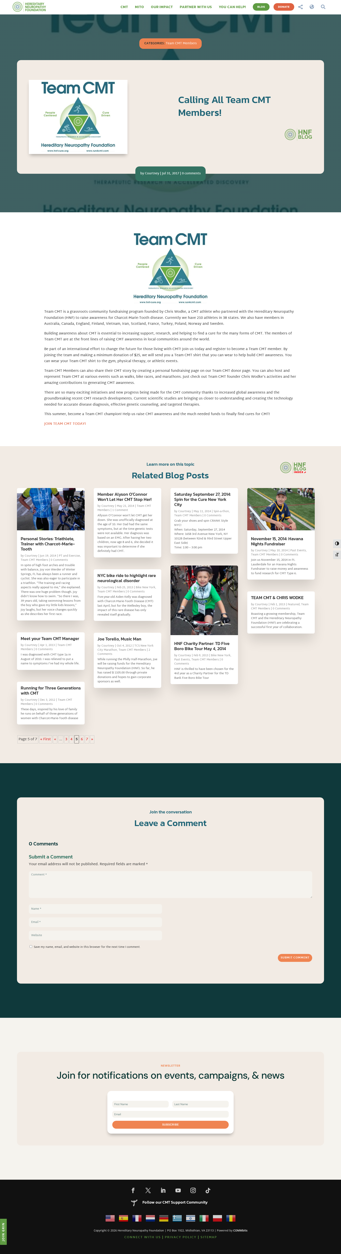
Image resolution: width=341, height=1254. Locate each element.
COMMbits (240, 1230)
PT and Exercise (69, 555)
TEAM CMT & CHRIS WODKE (277, 597)
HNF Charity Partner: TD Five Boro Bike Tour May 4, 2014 (202, 646)
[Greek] (177, 1219)
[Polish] (217, 1219)
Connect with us (142, 1237)
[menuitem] (124, 7)
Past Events (182, 659)
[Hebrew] (190, 1219)
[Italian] (204, 1219)
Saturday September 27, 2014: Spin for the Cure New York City (202, 499)
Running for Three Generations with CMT (51, 690)
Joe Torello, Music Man (119, 639)
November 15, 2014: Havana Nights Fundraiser (277, 541)
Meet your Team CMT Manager (50, 638)
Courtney (152, 174)
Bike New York (145, 587)
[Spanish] (123, 1219)
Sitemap (208, 1237)
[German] (163, 1219)
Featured (294, 604)
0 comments (191, 174)
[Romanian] (231, 1219)
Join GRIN (3, 1231)
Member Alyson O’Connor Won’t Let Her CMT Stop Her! (124, 497)
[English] (110, 1219)
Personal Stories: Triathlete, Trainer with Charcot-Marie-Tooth (48, 543)
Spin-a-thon (221, 511)
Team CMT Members (181, 43)
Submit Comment (295, 957)
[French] (137, 1219)
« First (45, 739)
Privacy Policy (181, 1237)
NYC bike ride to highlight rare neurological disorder (126, 578)
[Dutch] (150, 1219)
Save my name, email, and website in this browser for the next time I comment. (87, 947)
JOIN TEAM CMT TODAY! (65, 424)
